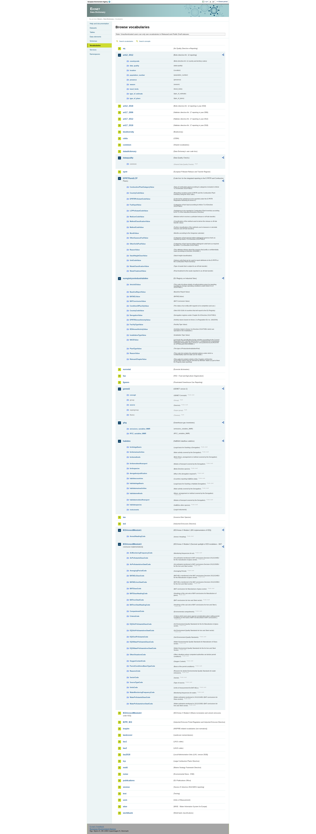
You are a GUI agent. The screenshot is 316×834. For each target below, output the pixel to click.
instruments (134, 510)
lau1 (125, 742)
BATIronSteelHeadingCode (140, 605)
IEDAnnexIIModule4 (132, 713)
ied (124, 524)
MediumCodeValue (137, 217)
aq (124, 48)
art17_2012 (128, 119)
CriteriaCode (134, 616)
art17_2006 (128, 112)
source (132, 405)
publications (129, 780)
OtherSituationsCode (138, 655)
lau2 (125, 748)
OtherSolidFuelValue (138, 244)
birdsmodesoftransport (138, 463)
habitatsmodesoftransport (139, 500)
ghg (125, 423)
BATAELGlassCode (137, 576)
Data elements (95, 37)
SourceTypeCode (136, 682)
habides (126, 441)
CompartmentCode (137, 611)
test (124, 794)
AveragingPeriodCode (138, 571)
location (133, 70)
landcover (127, 735)
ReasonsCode (135, 671)
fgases (126, 382)
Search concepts (144, 41)
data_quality (134, 66)
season (132, 84)
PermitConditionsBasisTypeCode (142, 666)
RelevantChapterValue (138, 359)
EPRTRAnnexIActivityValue (140, 320)
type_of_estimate (136, 94)
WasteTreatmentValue (138, 271)
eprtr (125, 172)
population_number (137, 75)
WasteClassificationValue (139, 266)
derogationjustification (138, 473)
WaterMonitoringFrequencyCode (142, 692)
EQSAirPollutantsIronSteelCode (142, 630)
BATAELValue (135, 296)
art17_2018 (128, 125)
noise (125, 774)
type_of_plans (135, 98)
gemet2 (126, 389)
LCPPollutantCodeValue (139, 211)
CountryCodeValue (137, 193)
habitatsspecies (136, 505)
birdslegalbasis (135, 447)
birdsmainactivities (137, 452)
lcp (124, 761)
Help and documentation (99, 24)
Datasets (93, 28)
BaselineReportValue (138, 292)
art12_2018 (128, 106)
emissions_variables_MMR (140, 429)
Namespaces (95, 54)
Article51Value (135, 284)
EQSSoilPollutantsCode (139, 637)
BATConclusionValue (138, 301)
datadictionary (129, 151)
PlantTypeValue (135, 349)
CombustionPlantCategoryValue (142, 187)
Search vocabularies (126, 41)
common (127, 145)
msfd (125, 767)
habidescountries (136, 478)
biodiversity (128, 132)
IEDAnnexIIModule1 (132, 530)
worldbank (128, 813)
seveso (126, 787)
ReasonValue (135, 250)
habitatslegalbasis (137, 483)
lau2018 (126, 755)
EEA (100, 1)
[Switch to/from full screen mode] (214, 1)
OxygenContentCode (137, 661)
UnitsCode (134, 687)
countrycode (134, 61)
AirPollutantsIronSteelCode (140, 564)
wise (125, 806)
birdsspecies (134, 468)
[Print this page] (210, 1)
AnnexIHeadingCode (137, 536)
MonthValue (134, 233)
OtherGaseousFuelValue (139, 238)
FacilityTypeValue (136, 324)
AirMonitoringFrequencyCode (141, 553)
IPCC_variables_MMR (138, 433)
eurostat (127, 369)
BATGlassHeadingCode (138, 593)
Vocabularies (95, 45)
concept (133, 395)
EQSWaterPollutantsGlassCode (142, 642)
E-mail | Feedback (97, 827)
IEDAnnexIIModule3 (132, 544)
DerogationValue (136, 315)
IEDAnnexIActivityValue (139, 329)
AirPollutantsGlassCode (139, 558)
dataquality (128, 158)
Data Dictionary (108, 19)
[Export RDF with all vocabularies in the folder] (223, 55)
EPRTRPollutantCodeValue (140, 199)
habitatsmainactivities (138, 488)
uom (125, 800)
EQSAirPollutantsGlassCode (140, 624)
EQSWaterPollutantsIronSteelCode (143, 648)
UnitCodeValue (135, 260)
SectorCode (134, 677)
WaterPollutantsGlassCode (140, 697)
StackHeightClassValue (138, 256)
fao (124, 376)
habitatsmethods (136, 493)
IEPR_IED (127, 722)
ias (124, 517)
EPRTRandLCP (130, 178)
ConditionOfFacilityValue (139, 306)
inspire (126, 729)
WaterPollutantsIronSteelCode (141, 704)
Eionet (100, 19)
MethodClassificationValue (140, 221)
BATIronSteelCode (137, 600)
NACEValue (134, 340)
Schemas (93, 41)
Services (93, 50)
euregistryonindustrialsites (135, 278)
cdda (125, 138)
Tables (92, 32)
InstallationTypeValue (138, 335)
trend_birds (134, 89)
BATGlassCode (135, 588)
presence (133, 80)
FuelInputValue (135, 205)
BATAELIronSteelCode (138, 582)
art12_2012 (128, 55)
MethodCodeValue (137, 227)
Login (206, 1)
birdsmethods (135, 457)
